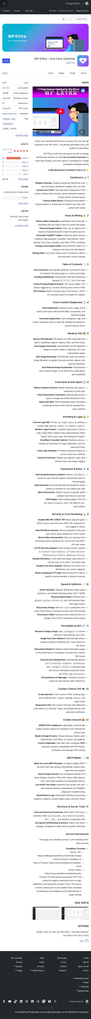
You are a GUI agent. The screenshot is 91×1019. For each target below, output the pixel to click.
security (13, 128)
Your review (23, 179)
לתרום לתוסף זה (21, 225)
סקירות (72, 73)
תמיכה (5, 73)
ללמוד (42, 958)
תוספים (63, 966)
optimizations (8, 124)
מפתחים (40, 966)
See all (5, 179)
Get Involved (16, 958)
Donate (17, 966)
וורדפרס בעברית (76, 1001)
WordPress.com (81, 978)
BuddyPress (82, 991)
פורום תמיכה (23, 203)
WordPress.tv (37, 970)
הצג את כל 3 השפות (9, 114)
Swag (18, 970)
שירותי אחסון (83, 966)
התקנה (61, 73)
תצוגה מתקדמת (21, 135)
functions (6, 119)
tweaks (5, 128)
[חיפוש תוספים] (63, 19)
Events (19, 962)
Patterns (62, 970)
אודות (86, 958)
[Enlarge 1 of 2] (85, 910)
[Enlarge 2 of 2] (56, 910)
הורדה (6, 61)
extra (13, 119)
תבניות (63, 962)
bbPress (84, 986)
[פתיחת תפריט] (4, 3)
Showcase (61, 958)
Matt (85, 982)
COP (68, 63)
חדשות (86, 962)
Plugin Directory (82, 11)
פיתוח (50, 73)
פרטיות (86, 970)
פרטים (83, 73)
